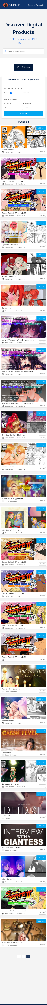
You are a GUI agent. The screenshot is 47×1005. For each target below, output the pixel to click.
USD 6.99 (41, 128)
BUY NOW (42, 151)
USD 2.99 (41, 445)
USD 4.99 (41, 160)
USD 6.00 (41, 350)
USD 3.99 (41, 794)
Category (25, 67)
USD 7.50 (41, 318)
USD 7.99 (41, 223)
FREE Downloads (20, 39)
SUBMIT (23, 113)
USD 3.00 (41, 477)
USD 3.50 (41, 731)
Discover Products (36, 5)
